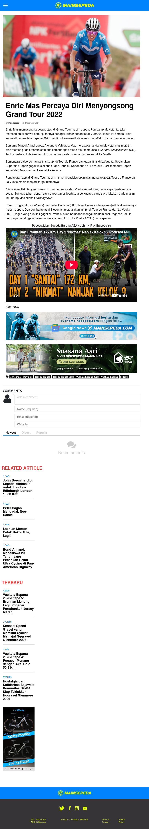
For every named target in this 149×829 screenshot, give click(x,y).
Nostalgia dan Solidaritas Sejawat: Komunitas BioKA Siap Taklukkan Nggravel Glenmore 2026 (18, 690)
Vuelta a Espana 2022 (87, 376)
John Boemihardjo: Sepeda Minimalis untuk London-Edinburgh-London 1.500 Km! (18, 487)
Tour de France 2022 (63, 376)
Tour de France (42, 376)
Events (7, 621)
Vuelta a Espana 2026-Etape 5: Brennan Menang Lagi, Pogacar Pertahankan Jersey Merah (18, 603)
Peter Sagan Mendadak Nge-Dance (15, 511)
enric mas (15, 376)
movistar (27, 376)
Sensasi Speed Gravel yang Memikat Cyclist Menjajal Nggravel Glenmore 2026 (17, 632)
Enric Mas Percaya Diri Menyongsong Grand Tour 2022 (70, 109)
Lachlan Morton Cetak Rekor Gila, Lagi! (16, 532)
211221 (124, 376)
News (6, 475)
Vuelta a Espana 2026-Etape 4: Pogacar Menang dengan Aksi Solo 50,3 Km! (16, 660)
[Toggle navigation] (5, 5)
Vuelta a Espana (109, 376)
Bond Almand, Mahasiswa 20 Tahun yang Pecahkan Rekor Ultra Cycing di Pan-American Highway (18, 558)
